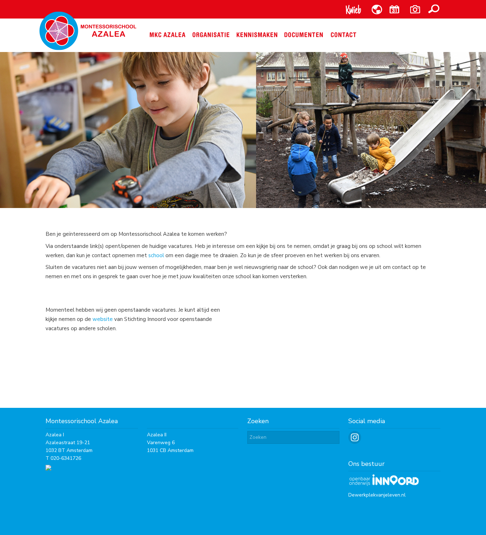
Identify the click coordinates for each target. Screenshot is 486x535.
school (156, 255)
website (103, 319)
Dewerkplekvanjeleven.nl (377, 495)
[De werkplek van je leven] (383, 484)
